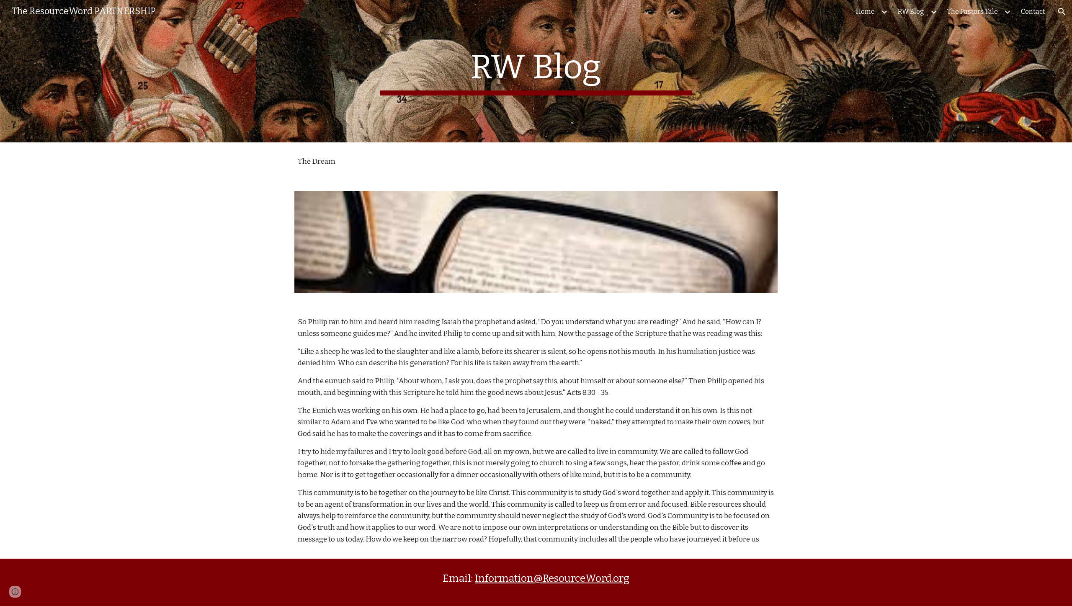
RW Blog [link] (911, 11)
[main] (536, 71)
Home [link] (865, 11)
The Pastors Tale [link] (972, 11)
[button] (1062, 12)
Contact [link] (1033, 11)
